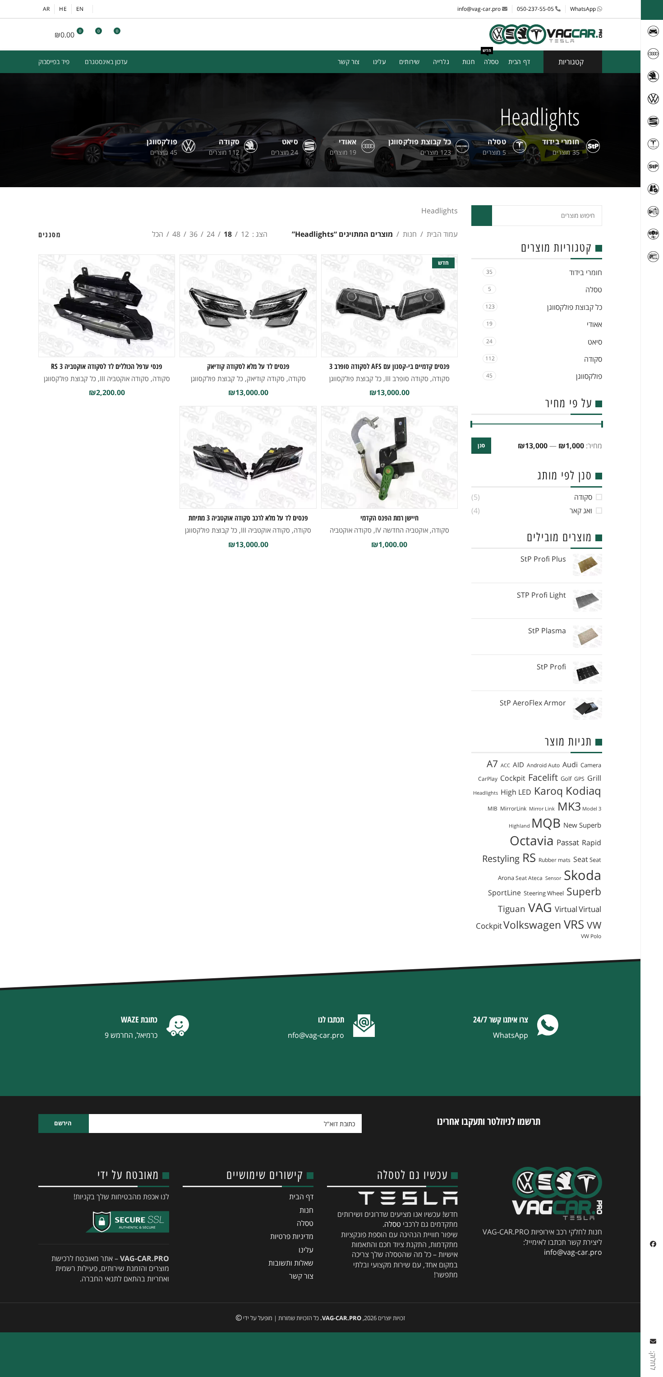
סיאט (595, 342)
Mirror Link (542, 809)
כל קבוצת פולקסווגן (574, 307)
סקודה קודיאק (266, 378)
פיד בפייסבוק (53, 61)
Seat (580, 859)
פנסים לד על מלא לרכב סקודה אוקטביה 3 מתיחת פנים (248, 523)
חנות (410, 234)
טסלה (593, 290)
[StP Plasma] (587, 637)
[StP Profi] (587, 673)
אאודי (594, 324)
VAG (540, 907)
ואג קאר (581, 511)
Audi (570, 764)
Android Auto (543, 765)
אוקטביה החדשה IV (401, 529)
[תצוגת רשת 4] (79, 234)
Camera (590, 765)
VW (594, 925)
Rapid (591, 842)
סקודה (593, 359)
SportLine (504, 893)
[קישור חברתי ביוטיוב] (137, 9)
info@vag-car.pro (479, 9)
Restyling (501, 858)
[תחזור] (591, 116)
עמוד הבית (442, 234)
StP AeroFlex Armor (533, 703)
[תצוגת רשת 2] (113, 234)
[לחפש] (154, 34)
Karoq (548, 791)
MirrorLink (513, 808)
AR (46, 9)
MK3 (569, 806)
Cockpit (512, 778)
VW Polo (591, 935)
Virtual (566, 909)
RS (529, 857)
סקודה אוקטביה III (124, 378)
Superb (583, 891)
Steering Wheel (544, 893)
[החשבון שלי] (137, 34)
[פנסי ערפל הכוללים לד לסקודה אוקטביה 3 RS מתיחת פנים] (106, 305)
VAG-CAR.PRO (341, 1318)
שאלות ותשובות (290, 1263)
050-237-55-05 (535, 9)
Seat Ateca (529, 878)
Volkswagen (532, 925)
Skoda (582, 875)
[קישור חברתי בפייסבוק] (171, 9)
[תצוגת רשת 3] (96, 234)
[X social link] (160, 9)
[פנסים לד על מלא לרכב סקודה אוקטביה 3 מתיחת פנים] (248, 457)
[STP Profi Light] (587, 601)
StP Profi (551, 667)
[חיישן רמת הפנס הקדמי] (389, 457)
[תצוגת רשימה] (130, 234)
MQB (546, 822)
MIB (492, 808)
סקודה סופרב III (406, 378)
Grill (594, 778)
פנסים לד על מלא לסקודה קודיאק (248, 366)
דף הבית (301, 1197)
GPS (579, 779)
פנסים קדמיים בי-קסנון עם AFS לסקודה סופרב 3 (389, 366)
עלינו (306, 1250)
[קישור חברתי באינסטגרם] (148, 9)
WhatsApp (583, 9)
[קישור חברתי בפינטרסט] (126, 9)
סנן (481, 445)
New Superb (582, 824)
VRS (574, 924)
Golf (566, 778)
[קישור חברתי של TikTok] (103, 9)
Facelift (543, 777)
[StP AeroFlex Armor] (587, 709)
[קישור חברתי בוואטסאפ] (114, 9)
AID (518, 764)
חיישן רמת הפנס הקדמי (389, 518)
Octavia (532, 840)
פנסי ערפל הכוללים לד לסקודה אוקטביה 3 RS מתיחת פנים (106, 371)
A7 (492, 763)
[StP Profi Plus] (587, 565)
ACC (505, 765)
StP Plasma (547, 631)
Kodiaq (583, 790)
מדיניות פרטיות (291, 1236)
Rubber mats (555, 860)
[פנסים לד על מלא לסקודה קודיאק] (248, 305)
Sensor (553, 878)
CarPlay (487, 779)
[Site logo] (545, 34)
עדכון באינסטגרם (106, 61)
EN (79, 9)
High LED (516, 792)
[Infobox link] (516, 1027)
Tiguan (511, 909)
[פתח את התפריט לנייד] (42, 34)
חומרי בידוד (585, 272)
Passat (568, 842)
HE (62, 9)
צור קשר (301, 1276)
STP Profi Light (541, 595)
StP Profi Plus (543, 559)
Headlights (485, 793)
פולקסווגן (589, 376)
